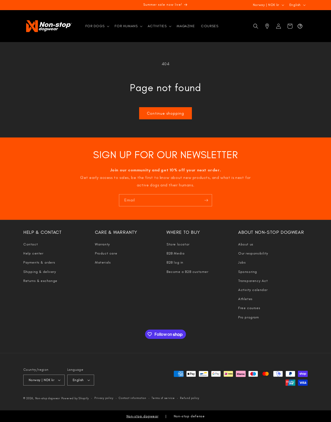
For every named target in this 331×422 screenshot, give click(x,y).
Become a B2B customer (187, 272)
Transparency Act (253, 281)
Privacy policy (104, 398)
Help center (33, 253)
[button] (97, 26)
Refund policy (189, 398)
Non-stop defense (189, 416)
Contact (30, 244)
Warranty (102, 244)
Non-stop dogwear (47, 398)
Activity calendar (252, 290)
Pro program (248, 317)
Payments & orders (39, 262)
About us (245, 244)
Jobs (242, 262)
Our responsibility (253, 253)
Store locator (178, 244)
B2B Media (175, 253)
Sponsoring (247, 272)
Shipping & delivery (39, 272)
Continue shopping (165, 113)
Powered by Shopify (75, 398)
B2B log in (175, 262)
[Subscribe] (206, 200)
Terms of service (163, 398)
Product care (106, 253)
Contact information (132, 398)
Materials (103, 262)
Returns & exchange (40, 281)
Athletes (245, 299)
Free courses (249, 308)
